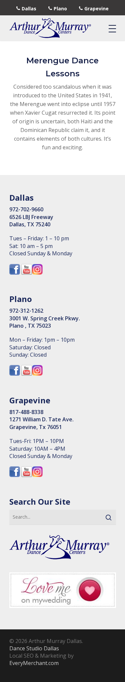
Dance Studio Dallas (34, 648)
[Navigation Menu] (112, 28)
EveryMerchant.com (34, 663)
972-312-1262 (26, 310)
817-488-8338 (26, 412)
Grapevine (96, 8)
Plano (60, 8)
